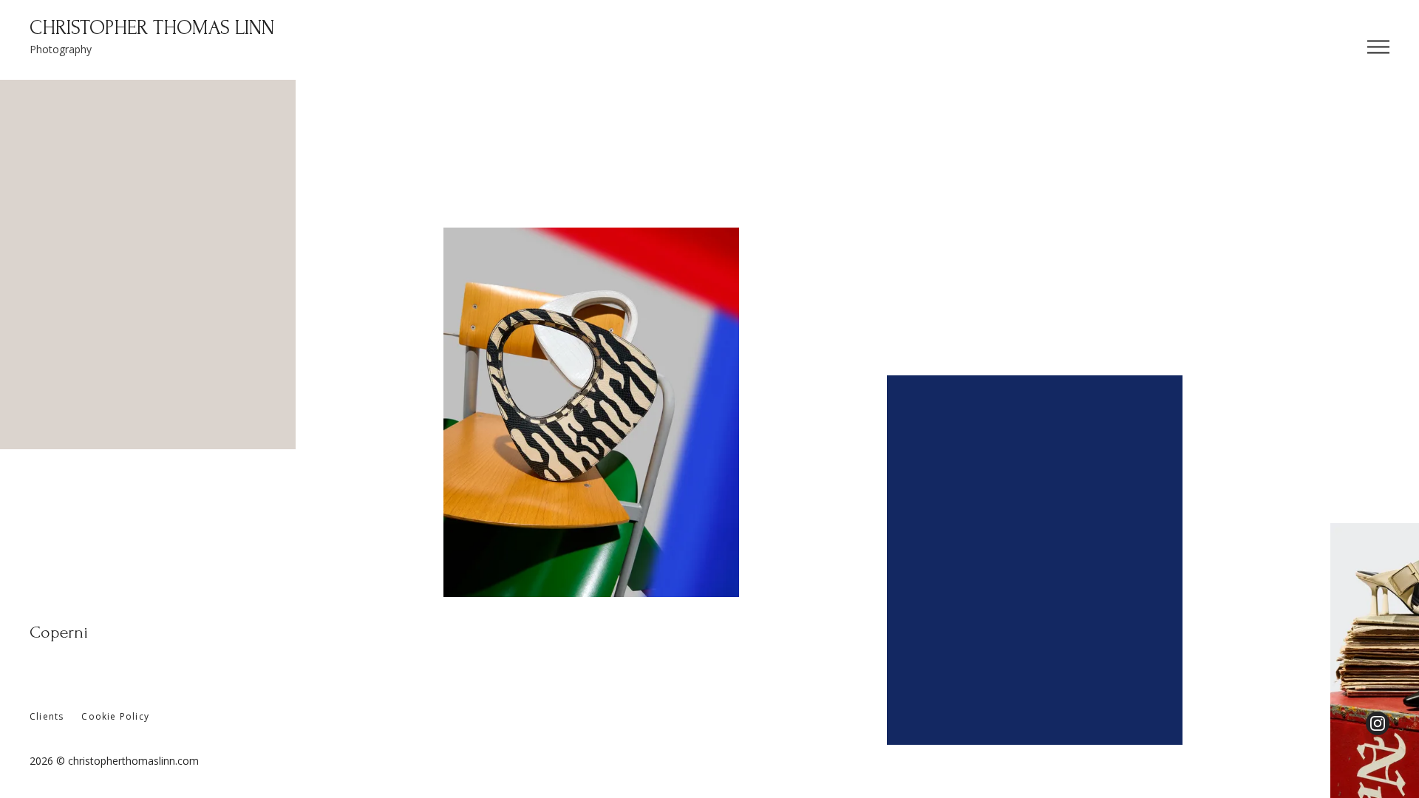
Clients (47, 716)
